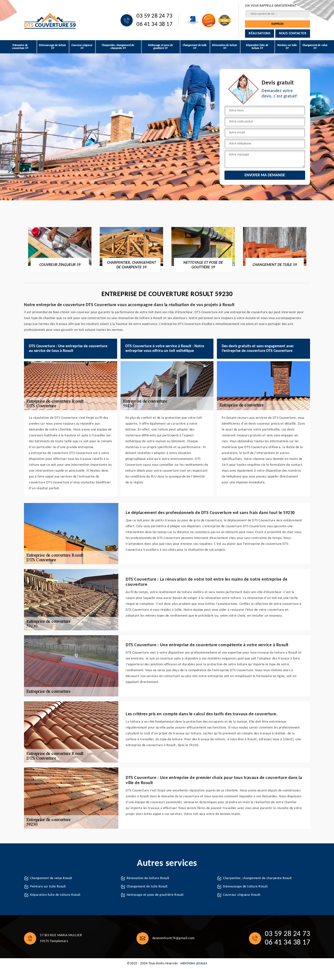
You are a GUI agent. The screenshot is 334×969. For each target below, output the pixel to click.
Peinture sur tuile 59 (287, 47)
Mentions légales (193, 963)
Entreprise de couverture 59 (20, 47)
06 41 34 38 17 (154, 24)
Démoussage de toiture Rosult (245, 886)
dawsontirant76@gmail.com (173, 938)
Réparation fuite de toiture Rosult (55, 895)
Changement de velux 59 (315, 47)
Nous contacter (292, 33)
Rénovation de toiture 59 (224, 47)
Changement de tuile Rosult (147, 886)
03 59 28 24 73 (154, 16)
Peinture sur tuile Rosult (48, 886)
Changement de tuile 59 (195, 47)
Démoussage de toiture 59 (52, 47)
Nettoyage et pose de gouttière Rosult (155, 895)
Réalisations (259, 33)
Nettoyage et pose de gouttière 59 (160, 47)
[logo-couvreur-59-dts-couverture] (50, 20)
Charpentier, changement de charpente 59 (118, 47)
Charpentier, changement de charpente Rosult (257, 878)
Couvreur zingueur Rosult (241, 895)
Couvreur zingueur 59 (81, 47)
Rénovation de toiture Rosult (148, 878)
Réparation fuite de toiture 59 (257, 47)
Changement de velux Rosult (51, 878)
